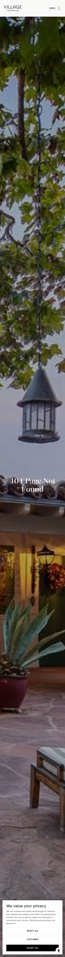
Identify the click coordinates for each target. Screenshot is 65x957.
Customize (32, 939)
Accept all (33, 948)
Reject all (32, 931)
